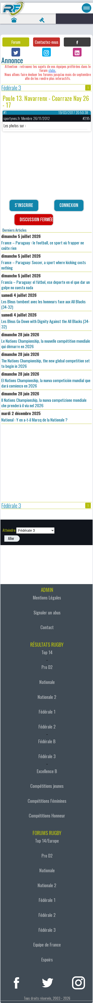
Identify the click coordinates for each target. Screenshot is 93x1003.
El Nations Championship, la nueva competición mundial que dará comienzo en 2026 (45, 380)
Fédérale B (47, 741)
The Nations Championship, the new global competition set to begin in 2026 (45, 360)
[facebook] (16, 981)
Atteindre (9, 530)
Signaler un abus (47, 612)
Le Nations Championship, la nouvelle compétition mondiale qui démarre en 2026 (45, 340)
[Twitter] (15, 52)
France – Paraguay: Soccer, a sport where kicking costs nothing (43, 262)
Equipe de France (47, 944)
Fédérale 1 (47, 711)
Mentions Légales (47, 597)
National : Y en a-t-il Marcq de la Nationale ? (34, 416)
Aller (11, 538)
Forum (15, 42)
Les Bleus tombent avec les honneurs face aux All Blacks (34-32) (43, 301)
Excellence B (47, 771)
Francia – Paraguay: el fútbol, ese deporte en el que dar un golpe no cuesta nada (45, 281)
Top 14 (47, 652)
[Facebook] (77, 42)
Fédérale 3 (11, 87)
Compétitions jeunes (47, 785)
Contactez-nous (46, 42)
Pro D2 (47, 667)
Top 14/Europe (47, 840)
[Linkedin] (77, 52)
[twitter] (47, 981)
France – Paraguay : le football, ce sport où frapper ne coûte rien (42, 242)
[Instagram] (46, 52)
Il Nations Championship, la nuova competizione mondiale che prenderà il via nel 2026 (44, 399)
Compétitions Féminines (47, 800)
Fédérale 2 (47, 726)
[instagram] (78, 981)
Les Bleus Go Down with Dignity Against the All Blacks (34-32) (45, 321)
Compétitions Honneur (47, 815)
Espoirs (47, 959)
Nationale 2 (47, 696)
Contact (47, 627)
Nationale (47, 682)
